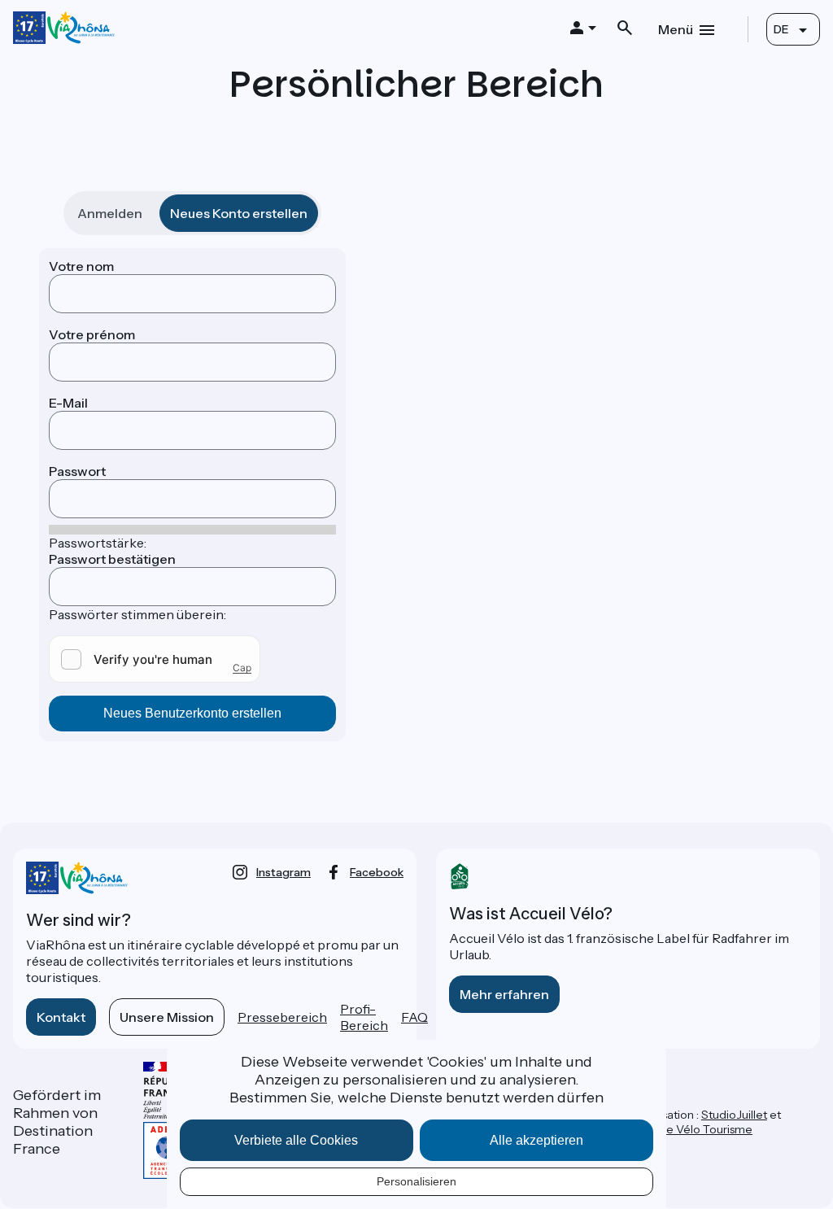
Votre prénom (92, 334)
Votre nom (81, 266)
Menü (675, 29)
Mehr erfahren (504, 994)
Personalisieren (416, 1181)
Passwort (77, 471)
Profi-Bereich (364, 1017)
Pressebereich (282, 1017)
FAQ (414, 1017)
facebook (376, 872)
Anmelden (109, 213)
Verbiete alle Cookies (296, 1140)
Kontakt (61, 1017)
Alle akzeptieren (536, 1140)
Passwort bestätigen (112, 559)
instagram (283, 872)
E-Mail (68, 403)
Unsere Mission (167, 1017)
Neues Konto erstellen (238, 213)
